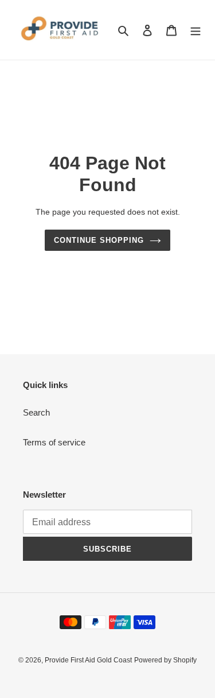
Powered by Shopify (165, 660)
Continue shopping (99, 240)
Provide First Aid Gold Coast (88, 660)
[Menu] (195, 30)
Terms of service (54, 442)
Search (36, 412)
